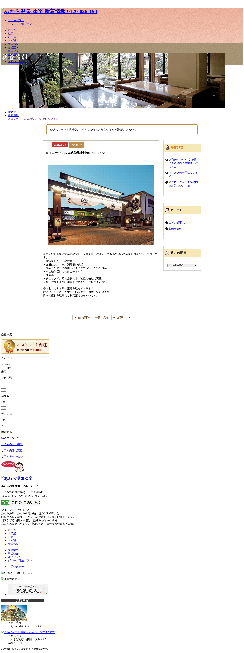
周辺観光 (13, 51)
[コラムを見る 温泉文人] (28, 594)
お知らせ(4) (175, 228)
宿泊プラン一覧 (10, 438)
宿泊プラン (14, 557)
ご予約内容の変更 (12, 450)
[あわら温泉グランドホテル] (14, 620)
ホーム (12, 30)
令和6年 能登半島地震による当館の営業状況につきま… (183, 163)
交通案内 (13, 47)
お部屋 (12, 37)
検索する (6, 432)
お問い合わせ (16, 61)
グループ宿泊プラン (20, 23)
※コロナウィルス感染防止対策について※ (183, 184)
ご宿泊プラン (16, 20)
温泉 (10, 33)
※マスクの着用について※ (183, 174)
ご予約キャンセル (12, 456)
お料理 (12, 40)
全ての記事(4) (177, 222)
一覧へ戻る (101, 317)
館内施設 (13, 44)
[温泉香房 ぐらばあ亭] (28, 632)
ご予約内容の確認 (12, 444)
